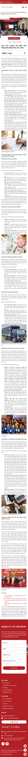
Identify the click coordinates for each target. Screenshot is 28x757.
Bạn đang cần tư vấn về (9, 660)
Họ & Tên (5, 642)
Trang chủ (3, 12)
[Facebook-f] (3, 743)
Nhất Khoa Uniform (8, 521)
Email (4, 648)
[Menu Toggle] (23, 7)
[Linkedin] (7, 743)
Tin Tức (8, 12)
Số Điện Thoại (6, 654)
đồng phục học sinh (14, 211)
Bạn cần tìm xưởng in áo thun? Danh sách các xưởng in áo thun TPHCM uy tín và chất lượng (15, 600)
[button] (25, 7)
